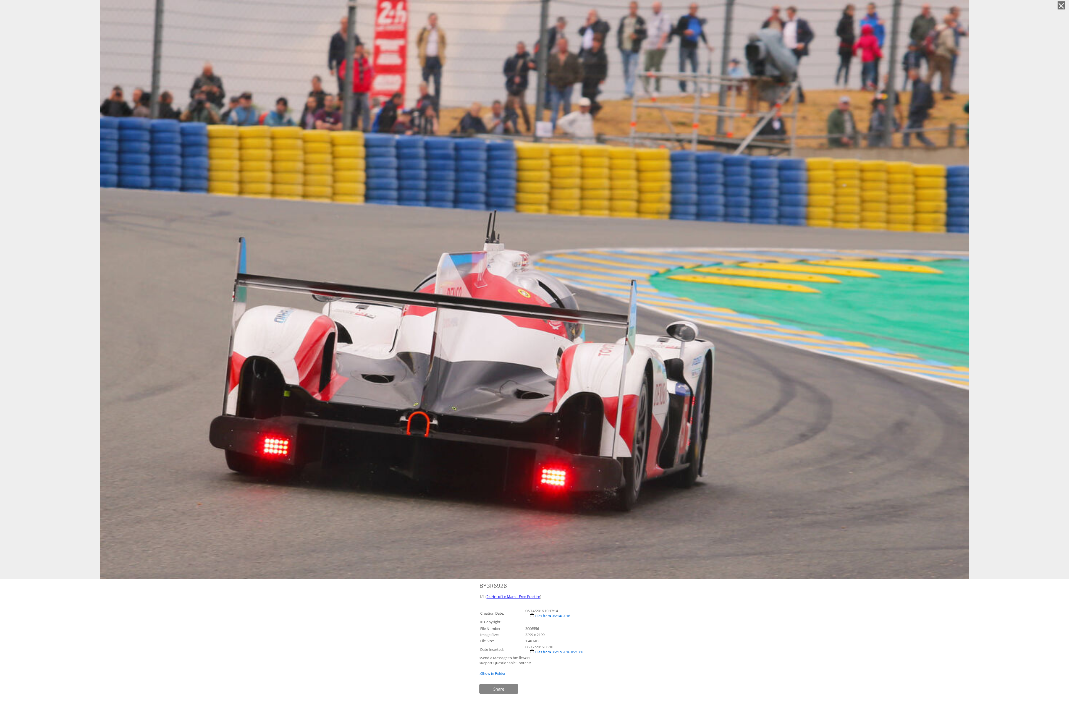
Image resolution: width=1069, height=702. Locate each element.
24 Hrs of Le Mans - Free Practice (513, 596)
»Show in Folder (492, 673)
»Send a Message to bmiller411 (505, 657)
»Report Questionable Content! (505, 662)
